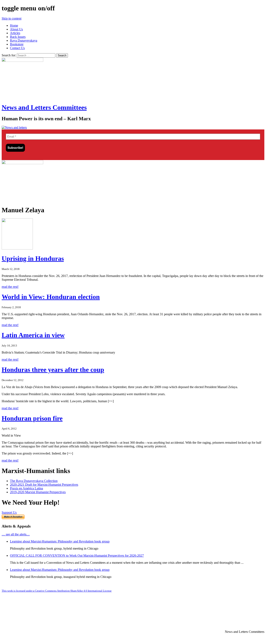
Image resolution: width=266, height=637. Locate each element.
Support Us (9, 512)
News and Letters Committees (44, 107)
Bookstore (16, 44)
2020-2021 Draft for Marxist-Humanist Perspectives (44, 484)
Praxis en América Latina (26, 488)
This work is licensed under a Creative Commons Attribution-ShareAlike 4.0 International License (57, 590)
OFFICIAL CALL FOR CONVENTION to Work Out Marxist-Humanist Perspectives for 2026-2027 (77, 555)
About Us (16, 29)
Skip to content (11, 18)
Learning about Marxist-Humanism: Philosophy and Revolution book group (60, 541)
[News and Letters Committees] (14, 127)
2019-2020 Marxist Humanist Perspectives (38, 492)
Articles (15, 33)
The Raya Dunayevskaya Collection (34, 481)
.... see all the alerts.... (16, 534)
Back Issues (18, 36)
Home (14, 25)
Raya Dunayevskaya (23, 40)
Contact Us (17, 48)
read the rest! (10, 286)
